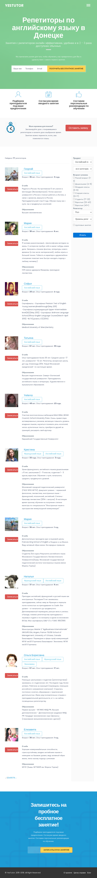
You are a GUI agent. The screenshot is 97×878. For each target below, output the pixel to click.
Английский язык (32, 173)
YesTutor (14, 6)
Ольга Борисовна (34, 655)
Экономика (29, 664)
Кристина (29, 449)
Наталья (29, 576)
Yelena (28, 395)
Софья (28, 283)
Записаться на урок (12, 189)
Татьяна (28, 338)
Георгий (28, 169)
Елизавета (30, 729)
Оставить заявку (78, 128)
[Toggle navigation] (88, 5)
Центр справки (80, 872)
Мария (28, 223)
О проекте (68, 872)
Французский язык (32, 453)
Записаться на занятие (56, 850)
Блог (89, 872)
